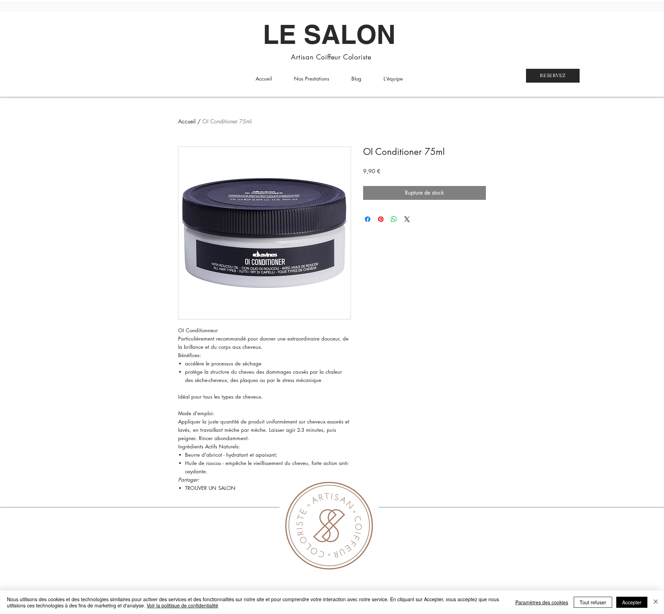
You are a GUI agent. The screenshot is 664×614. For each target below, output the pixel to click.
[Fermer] (656, 602)
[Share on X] (407, 219)
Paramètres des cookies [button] (541, 602)
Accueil (187, 121)
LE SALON (329, 34)
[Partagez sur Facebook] (367, 219)
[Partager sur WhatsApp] (394, 219)
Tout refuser (593, 602)
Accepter (632, 602)
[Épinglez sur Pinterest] (381, 219)
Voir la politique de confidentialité (182, 605)
